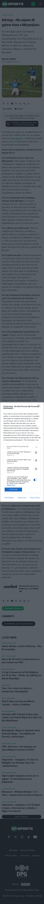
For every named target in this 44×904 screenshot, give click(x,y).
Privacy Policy (35, 497)
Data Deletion (9, 497)
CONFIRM (13, 489)
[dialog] (22, 452)
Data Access (22, 497)
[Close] (39, 406)
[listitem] (22, 447)
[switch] (35, 452)
